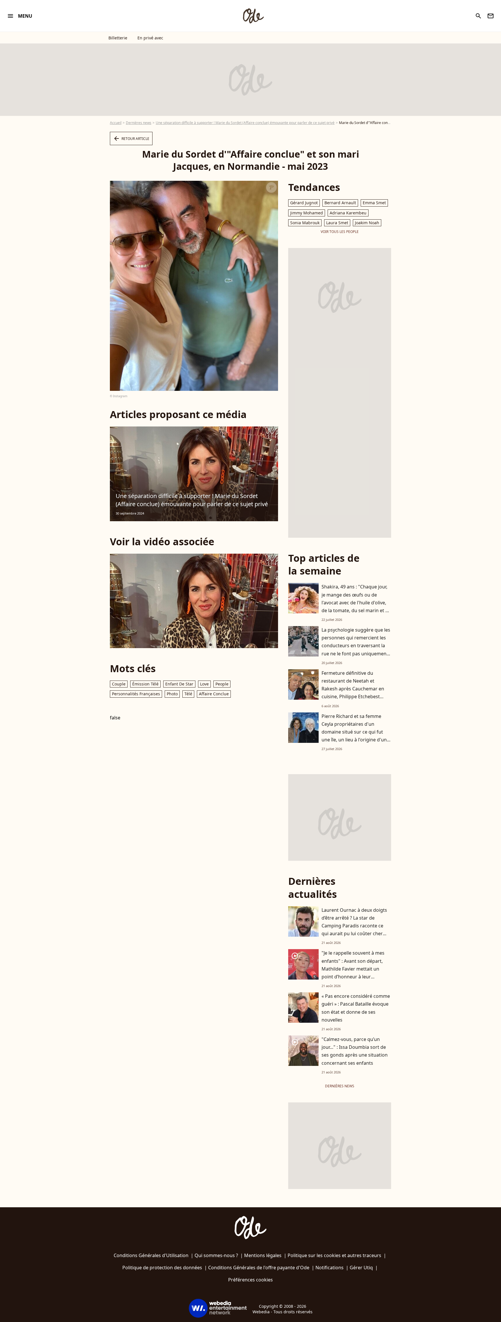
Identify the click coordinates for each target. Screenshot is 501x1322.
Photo (172, 693)
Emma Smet (374, 202)
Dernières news (138, 122)
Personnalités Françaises (136, 693)
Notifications (329, 1267)
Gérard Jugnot (304, 202)
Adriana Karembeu (348, 213)
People (221, 684)
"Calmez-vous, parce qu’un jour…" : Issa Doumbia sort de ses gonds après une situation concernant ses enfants (355, 1051)
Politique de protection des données (162, 1267)
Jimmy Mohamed (306, 213)
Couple (119, 684)
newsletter (490, 15)
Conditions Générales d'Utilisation (151, 1255)
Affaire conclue (214, 693)
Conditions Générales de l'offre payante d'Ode (258, 1267)
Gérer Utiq (361, 1267)
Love (204, 684)
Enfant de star (179, 684)
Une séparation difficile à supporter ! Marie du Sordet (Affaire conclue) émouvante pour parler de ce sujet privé (245, 122)
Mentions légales (263, 1255)
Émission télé (145, 684)
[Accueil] (253, 16)
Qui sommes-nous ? (216, 1255)
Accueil (115, 122)
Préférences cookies (250, 1280)
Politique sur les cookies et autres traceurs (334, 1255)
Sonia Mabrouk (305, 222)
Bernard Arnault (340, 202)
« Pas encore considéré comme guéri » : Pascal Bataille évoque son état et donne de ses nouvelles (356, 1008)
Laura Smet (337, 222)
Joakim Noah (367, 222)
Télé (188, 693)
